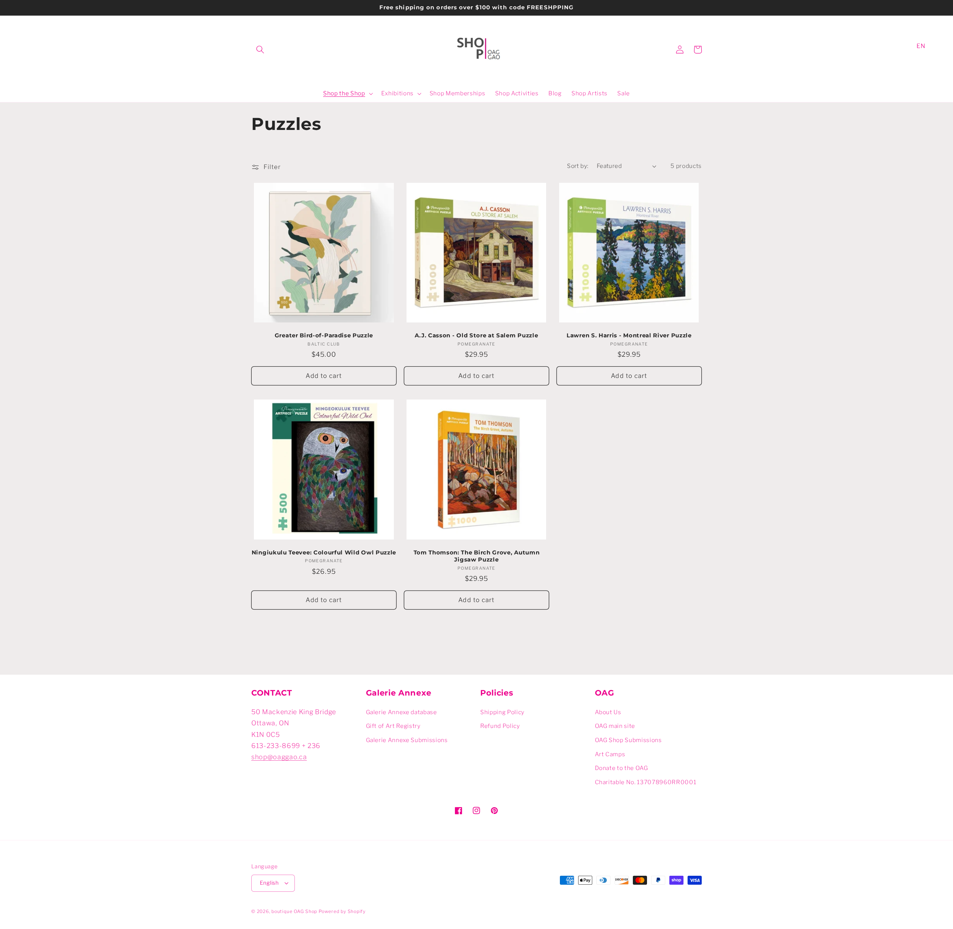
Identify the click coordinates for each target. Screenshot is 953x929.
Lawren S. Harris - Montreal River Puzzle (629, 335)
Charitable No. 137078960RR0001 (646, 782)
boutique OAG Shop (294, 911)
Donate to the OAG (621, 767)
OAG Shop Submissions (628, 740)
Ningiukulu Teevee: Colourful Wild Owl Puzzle (324, 552)
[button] (260, 49)
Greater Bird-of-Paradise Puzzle (324, 335)
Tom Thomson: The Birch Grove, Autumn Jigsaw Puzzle (477, 556)
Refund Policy (500, 725)
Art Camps (610, 754)
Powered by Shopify (342, 911)
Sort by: (578, 165)
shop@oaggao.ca (279, 757)
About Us (608, 712)
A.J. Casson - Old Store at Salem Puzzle (476, 335)
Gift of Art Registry (393, 725)
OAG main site (615, 725)
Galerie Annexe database (401, 712)
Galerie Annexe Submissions (407, 740)
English (269, 882)
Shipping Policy (502, 712)
